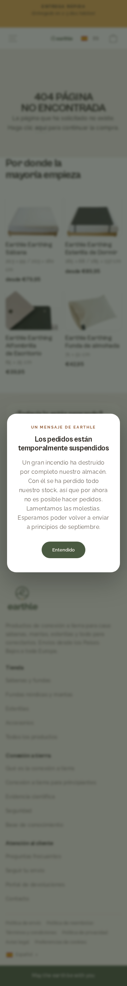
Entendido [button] (63, 550)
